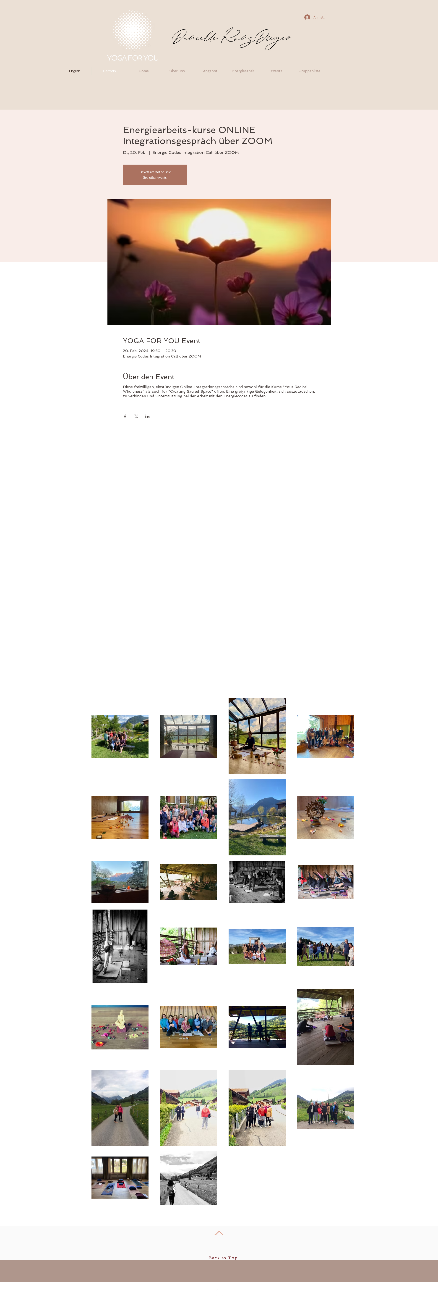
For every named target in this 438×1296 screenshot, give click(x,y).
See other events (155, 177)
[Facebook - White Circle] (219, 1292)
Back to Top (223, 1257)
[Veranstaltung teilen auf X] (136, 416)
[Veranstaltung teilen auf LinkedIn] (147, 416)
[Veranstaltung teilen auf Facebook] (125, 416)
